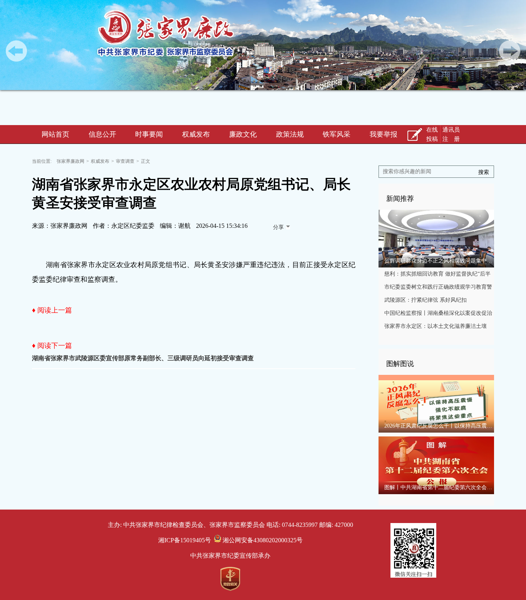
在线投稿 (432, 134)
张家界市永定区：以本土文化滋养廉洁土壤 (435, 326)
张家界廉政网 (70, 161)
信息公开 (102, 134)
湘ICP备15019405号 (184, 540)
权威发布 (196, 134)
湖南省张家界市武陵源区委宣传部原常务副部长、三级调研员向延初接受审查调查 (143, 358)
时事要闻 (149, 134)
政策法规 (290, 134)
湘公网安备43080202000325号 (262, 540)
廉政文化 (243, 134)
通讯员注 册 (451, 134)
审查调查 (125, 161)
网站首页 (55, 134)
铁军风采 (336, 134)
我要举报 (383, 134)
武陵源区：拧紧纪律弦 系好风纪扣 (425, 300)
